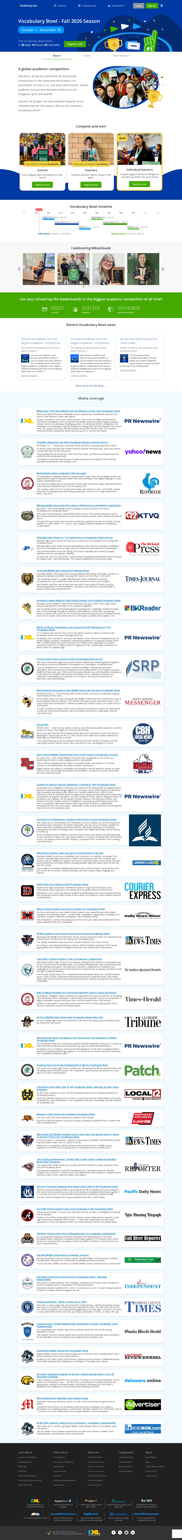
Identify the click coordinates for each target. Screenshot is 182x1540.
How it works (58, 1466)
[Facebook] (113, 1532)
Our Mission (151, 1457)
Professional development (64, 1480)
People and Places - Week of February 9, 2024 (61, 1302)
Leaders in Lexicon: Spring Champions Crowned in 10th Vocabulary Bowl (76, 784)
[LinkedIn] (133, 1532)
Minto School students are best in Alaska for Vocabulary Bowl (71, 909)
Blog (147, 1462)
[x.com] (120, 1532)
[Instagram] (126, 1532)
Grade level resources (97, 1475)
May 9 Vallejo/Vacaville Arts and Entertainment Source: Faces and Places (76, 992)
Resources (93, 1452)
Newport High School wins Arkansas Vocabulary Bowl (66, 1114)
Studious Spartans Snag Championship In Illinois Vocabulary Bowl (72, 1065)
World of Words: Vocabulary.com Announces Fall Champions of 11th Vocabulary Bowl (74, 628)
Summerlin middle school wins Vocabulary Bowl (62, 1350)
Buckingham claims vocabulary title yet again (61, 473)
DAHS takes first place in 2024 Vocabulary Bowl (62, 884)
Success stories (60, 1471)
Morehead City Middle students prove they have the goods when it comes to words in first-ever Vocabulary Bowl (78, 1135)
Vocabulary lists (24, 1462)
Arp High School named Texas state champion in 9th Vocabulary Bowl (75, 1209)
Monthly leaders (126, 1471)
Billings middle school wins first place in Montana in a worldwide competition (79, 505)
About (57, 55)
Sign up (152, 5)
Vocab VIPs (42, 724)
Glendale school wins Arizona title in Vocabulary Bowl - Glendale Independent (72, 1278)
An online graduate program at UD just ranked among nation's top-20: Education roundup (75, 1375)
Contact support (94, 1485)
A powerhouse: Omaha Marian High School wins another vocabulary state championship (77, 1325)
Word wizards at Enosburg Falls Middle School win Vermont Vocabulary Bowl (78, 690)
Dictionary (22, 1466)
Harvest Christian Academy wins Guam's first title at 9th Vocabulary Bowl (77, 1186)
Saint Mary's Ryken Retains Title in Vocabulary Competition (69, 959)
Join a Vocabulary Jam (27, 1475)
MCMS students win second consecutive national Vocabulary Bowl (73, 933)
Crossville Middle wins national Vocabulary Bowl (63, 570)
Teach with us (60, 1452)
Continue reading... (29, 375)
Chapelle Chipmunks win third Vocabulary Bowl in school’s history (72, 442)
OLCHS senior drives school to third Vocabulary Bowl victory (70, 659)
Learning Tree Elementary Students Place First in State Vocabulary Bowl (76, 819)
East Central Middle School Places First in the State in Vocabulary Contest (77, 754)
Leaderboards (126, 1452)
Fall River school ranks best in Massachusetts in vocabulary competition (76, 1233)
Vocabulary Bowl (126, 1457)
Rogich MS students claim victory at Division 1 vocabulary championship (76, 1423)
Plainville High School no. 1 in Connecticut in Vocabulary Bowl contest (75, 537)
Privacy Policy (151, 1471)
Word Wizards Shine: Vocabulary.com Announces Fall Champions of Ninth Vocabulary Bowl (77, 1039)
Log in (139, 5)
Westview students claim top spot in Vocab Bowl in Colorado (70, 853)
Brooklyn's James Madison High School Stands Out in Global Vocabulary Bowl (78, 600)
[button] (162, 5)
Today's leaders (125, 1462)
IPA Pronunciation (95, 1480)
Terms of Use (151, 1475)
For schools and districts (63, 1462)
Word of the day (25, 1485)
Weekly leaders (125, 1466)
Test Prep (22, 1471)
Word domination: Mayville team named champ (62, 1398)
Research (57, 1475)
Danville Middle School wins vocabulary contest (63, 1255)
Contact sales (59, 1485)
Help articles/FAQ (95, 1457)
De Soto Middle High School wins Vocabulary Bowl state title (70, 1017)
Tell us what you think (155, 1466)
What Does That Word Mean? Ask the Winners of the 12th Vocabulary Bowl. (78, 411)
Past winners (121, 55)
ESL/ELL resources (96, 1471)
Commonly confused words (29, 1480)
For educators (59, 1457)
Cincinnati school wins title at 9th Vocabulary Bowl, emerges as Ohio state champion (78, 1088)
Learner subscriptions (27, 1457)
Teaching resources (96, 1462)
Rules (87, 55)
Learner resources (96, 1466)
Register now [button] (75, 44)
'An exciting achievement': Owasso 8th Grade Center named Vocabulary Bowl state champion (76, 1160)
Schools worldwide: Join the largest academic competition (40, 341)
